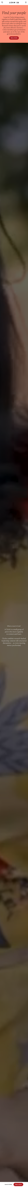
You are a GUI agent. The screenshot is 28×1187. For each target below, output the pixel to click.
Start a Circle (14, 38)
